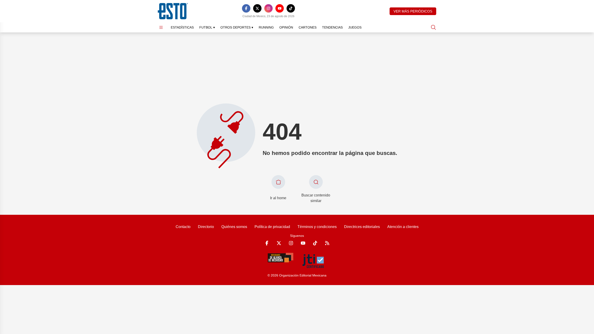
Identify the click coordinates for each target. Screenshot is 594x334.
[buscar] (433, 27)
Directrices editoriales (362, 227)
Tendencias (332, 27)
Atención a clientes (403, 227)
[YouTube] (279, 8)
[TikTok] (291, 8)
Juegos (355, 27)
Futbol (207, 27)
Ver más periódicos (413, 11)
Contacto (183, 227)
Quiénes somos (234, 227)
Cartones (307, 27)
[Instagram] (268, 8)
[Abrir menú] (161, 27)
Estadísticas (182, 27)
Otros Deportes (236, 27)
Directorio (206, 227)
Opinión (286, 27)
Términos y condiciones (317, 227)
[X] (257, 8)
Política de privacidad (272, 227)
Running (266, 27)
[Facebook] (246, 8)
